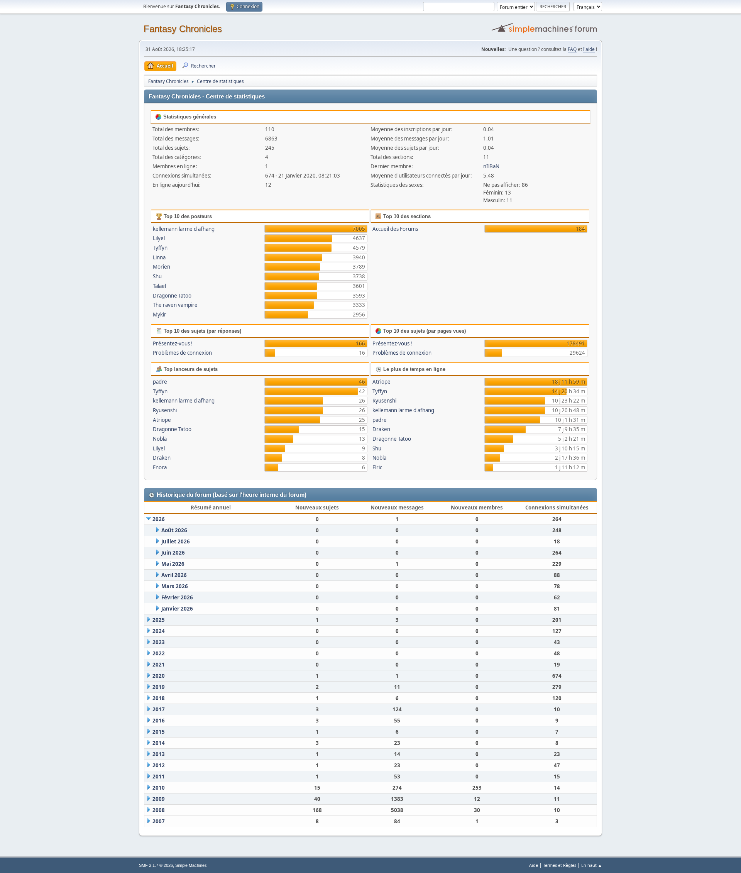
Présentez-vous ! (173, 343)
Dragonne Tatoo (172, 295)
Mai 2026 (172, 563)
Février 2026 (177, 597)
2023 (158, 642)
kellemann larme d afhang (184, 228)
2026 (158, 519)
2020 (158, 675)
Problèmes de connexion (182, 352)
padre (160, 381)
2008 (158, 810)
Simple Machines (191, 865)
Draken (162, 457)
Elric (377, 467)
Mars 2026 (174, 586)
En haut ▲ (591, 865)
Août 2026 (174, 530)
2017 (158, 709)
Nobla (160, 438)
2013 (158, 754)
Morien (161, 266)
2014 (158, 742)
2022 (158, 653)
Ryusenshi (165, 410)
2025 (158, 619)
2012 (158, 765)
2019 (158, 687)
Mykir (159, 314)
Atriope (162, 419)
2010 (158, 787)
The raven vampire (175, 304)
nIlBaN (491, 166)
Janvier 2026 (177, 608)
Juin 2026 (173, 552)
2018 (158, 698)
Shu (157, 276)
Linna (159, 257)
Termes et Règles (559, 865)
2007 (158, 821)
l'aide (589, 49)
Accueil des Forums (395, 228)
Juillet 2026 (175, 541)
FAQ (572, 49)
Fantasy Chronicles (183, 29)
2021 (158, 664)
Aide (533, 865)
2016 (158, 720)
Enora (160, 467)
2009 (158, 798)
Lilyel (159, 238)
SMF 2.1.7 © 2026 (156, 865)
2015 (158, 731)
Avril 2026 (174, 575)
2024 (158, 631)
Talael (159, 286)
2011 (158, 776)
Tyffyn (160, 247)
